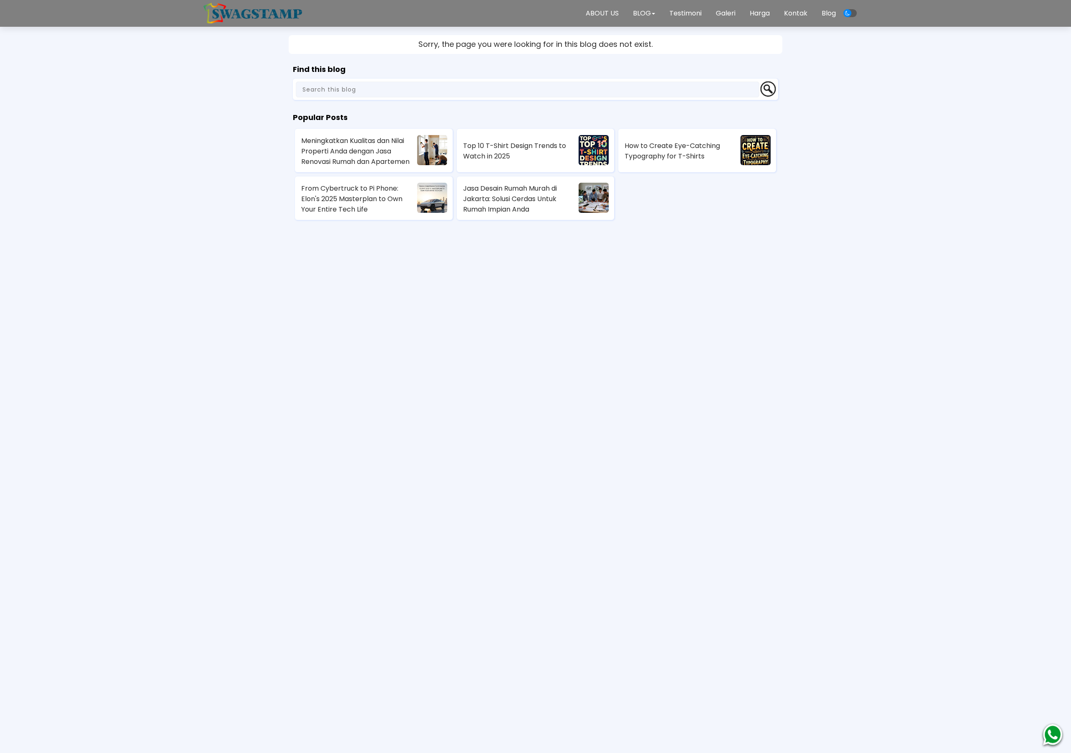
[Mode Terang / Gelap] (850, 13)
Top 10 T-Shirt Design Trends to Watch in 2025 (514, 151)
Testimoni (685, 13)
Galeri (725, 13)
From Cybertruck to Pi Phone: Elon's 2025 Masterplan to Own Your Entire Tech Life (351, 199)
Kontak (795, 13)
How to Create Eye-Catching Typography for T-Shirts (672, 151)
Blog (829, 13)
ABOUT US (602, 13)
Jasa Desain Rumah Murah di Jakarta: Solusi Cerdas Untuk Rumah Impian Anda (510, 199)
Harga (760, 13)
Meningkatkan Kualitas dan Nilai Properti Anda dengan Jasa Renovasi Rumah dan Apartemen (355, 151)
